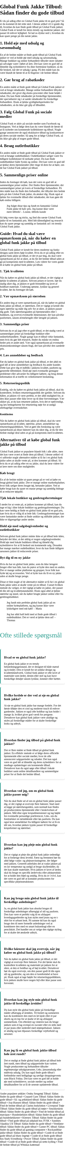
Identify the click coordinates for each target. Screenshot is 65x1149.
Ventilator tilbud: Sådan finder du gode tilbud (32, 1125)
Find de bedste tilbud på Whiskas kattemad (31, 1143)
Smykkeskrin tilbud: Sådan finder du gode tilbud (31, 1110)
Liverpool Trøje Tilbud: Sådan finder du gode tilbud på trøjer (32, 1107)
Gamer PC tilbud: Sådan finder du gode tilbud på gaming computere (32, 1128)
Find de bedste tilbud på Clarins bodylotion (22, 1105)
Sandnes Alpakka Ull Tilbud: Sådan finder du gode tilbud (30, 1122)
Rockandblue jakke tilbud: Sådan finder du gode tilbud (31, 1131)
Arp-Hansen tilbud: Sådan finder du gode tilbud (33, 1102)
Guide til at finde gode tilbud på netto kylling (32, 1141)
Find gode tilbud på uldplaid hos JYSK (29, 1120)
